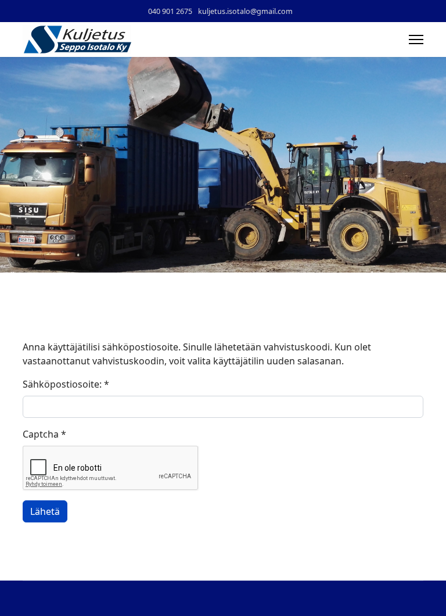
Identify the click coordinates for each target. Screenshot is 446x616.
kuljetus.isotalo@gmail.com (245, 11)
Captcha (44, 434)
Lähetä (45, 511)
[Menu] (416, 39)
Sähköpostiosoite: (66, 384)
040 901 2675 (170, 11)
